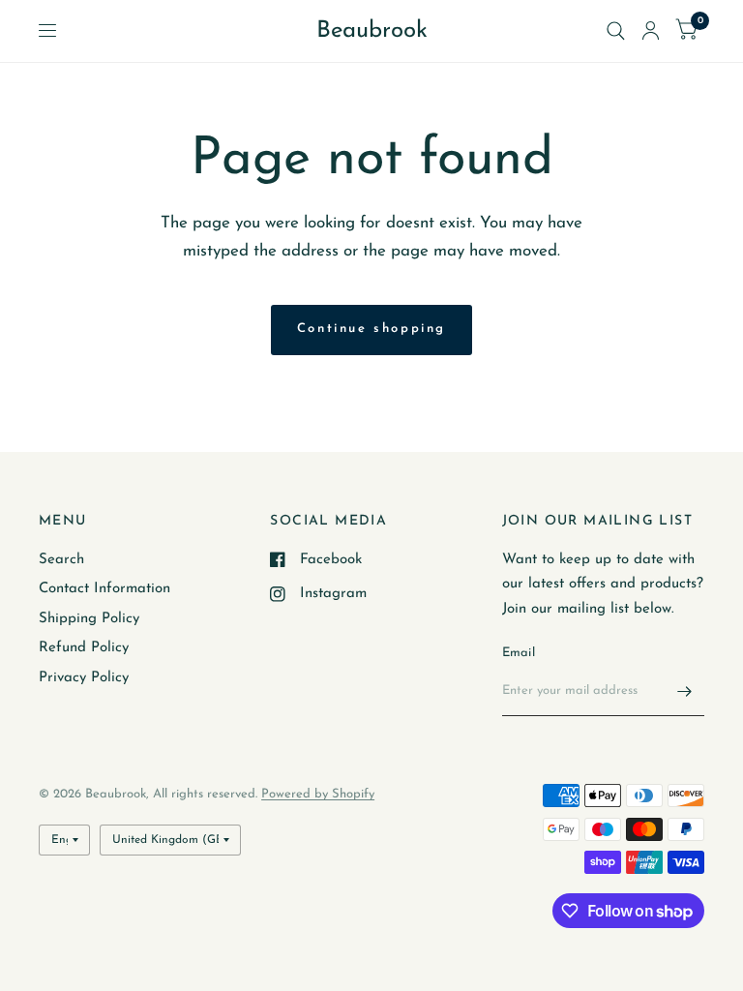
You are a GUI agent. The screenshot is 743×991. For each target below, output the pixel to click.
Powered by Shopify (317, 794)
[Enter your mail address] (685, 691)
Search (61, 560)
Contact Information (104, 589)
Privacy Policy (84, 678)
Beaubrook (372, 31)
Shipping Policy (89, 619)
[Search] (616, 31)
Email (518, 652)
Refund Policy (84, 648)
